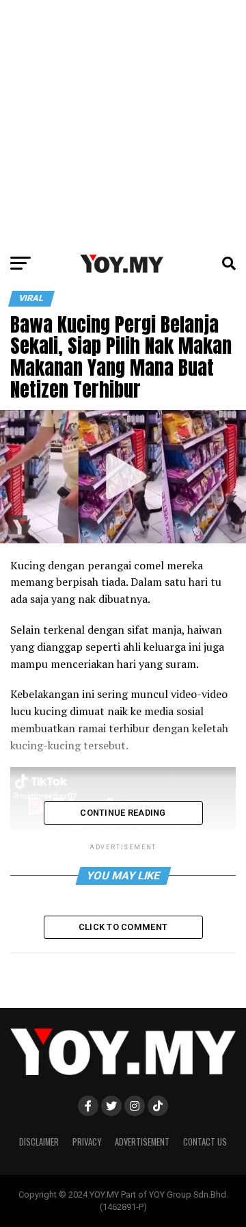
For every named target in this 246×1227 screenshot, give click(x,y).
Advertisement (142, 1141)
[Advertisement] (123, 123)
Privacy (86, 1141)
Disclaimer (39, 1141)
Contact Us (205, 1141)
